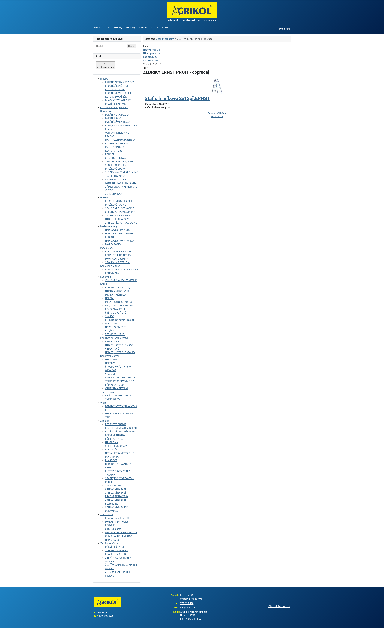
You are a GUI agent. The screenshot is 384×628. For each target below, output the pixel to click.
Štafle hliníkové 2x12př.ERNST (177, 98)
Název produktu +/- (153, 49)
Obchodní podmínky (279, 606)
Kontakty (130, 27)
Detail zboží (217, 116)
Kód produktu (150, 57)
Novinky (118, 27)
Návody (154, 27)
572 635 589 (187, 603)
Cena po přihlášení (217, 113)
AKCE (97, 27)
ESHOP (143, 27)
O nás (107, 27)
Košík (165, 27)
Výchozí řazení (151, 60)
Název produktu (151, 53)
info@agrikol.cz (188, 607)
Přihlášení (284, 28)
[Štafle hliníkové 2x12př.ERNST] (217, 86)
